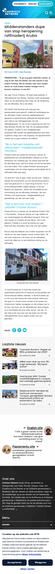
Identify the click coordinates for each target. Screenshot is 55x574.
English (32, 4)
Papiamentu (20, 4)
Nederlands (45, 4)
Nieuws (6, 524)
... (16, 508)
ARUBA (7, 23)
